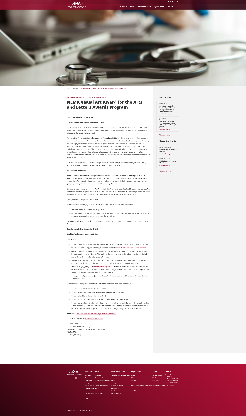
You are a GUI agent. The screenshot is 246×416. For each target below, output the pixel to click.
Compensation (88, 380)
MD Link (113, 380)
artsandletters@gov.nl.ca (103, 267)
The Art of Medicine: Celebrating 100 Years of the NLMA (96, 314)
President (155, 383)
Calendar (97, 388)
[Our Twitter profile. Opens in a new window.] (76, 378)
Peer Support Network (116, 383)
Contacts (113, 390)
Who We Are (156, 377)
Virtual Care (134, 390)
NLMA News (98, 375)
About (165, 2)
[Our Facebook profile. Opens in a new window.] (72, 378)
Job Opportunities (89, 383)
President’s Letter (99, 377)
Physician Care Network (117, 385)
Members (123, 7)
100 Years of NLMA (157, 375)
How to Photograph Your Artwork (133, 248)
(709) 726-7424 (170, 385)
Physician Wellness (144, 7)
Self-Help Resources (116, 393)
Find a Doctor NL (173, 2)
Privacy (154, 390)
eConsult (133, 380)
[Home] (76, 5)
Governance (156, 380)
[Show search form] (177, 6)
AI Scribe (133, 383)
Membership (88, 375)
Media (96, 390)
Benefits (87, 377)
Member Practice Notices (101, 385)
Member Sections (89, 385)
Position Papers (99, 393)
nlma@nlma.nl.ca (171, 388)
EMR (132, 377)
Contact (170, 7)
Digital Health (159, 7)
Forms (86, 398)
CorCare (133, 375)
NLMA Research (115, 388)
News (132, 7)
